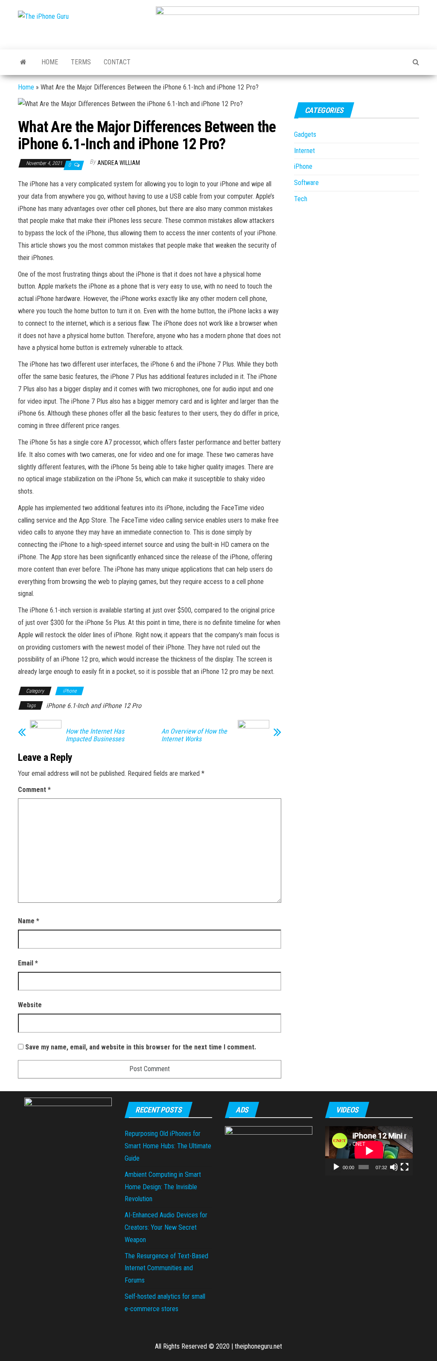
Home (49, 62)
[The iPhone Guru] (23, 62)
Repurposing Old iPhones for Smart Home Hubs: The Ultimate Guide (168, 1146)
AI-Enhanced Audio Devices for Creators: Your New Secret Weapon (166, 1227)
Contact (117, 62)
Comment (34, 790)
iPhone (69, 691)
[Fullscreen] (404, 1167)
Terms (81, 62)
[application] (369, 1150)
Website (30, 1005)
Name (28, 921)
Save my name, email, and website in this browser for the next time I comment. (140, 1047)
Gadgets (305, 134)
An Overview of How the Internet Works (194, 735)
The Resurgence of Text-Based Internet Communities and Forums (166, 1268)
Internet (304, 151)
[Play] (336, 1167)
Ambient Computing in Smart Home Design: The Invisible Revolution (163, 1186)
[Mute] (394, 1167)
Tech (300, 199)
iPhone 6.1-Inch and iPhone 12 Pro (93, 706)
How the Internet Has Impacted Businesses (95, 735)
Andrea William (118, 162)
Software (306, 183)
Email (28, 963)
